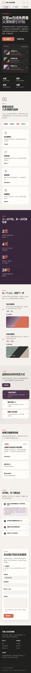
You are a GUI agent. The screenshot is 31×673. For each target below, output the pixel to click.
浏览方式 (18, 648)
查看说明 (6, 201)
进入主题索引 (8, 39)
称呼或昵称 (6, 581)
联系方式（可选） (8, 589)
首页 (3, 643)
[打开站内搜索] (23, 2)
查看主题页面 (7, 456)
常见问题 (18, 643)
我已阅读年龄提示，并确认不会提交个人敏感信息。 (15, 610)
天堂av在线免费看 (8, 632)
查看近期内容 (7, 182)
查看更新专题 (20, 39)
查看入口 (6, 163)
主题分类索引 (5, 645)
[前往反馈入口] (27, 2)
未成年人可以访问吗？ (12, 533)
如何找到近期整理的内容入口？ (15, 520)
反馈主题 (6, 574)
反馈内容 (6, 596)
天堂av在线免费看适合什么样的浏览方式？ (16, 504)
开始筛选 (6, 144)
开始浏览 (6, 385)
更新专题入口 (5, 648)
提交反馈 (8, 615)
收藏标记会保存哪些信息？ (14, 527)
